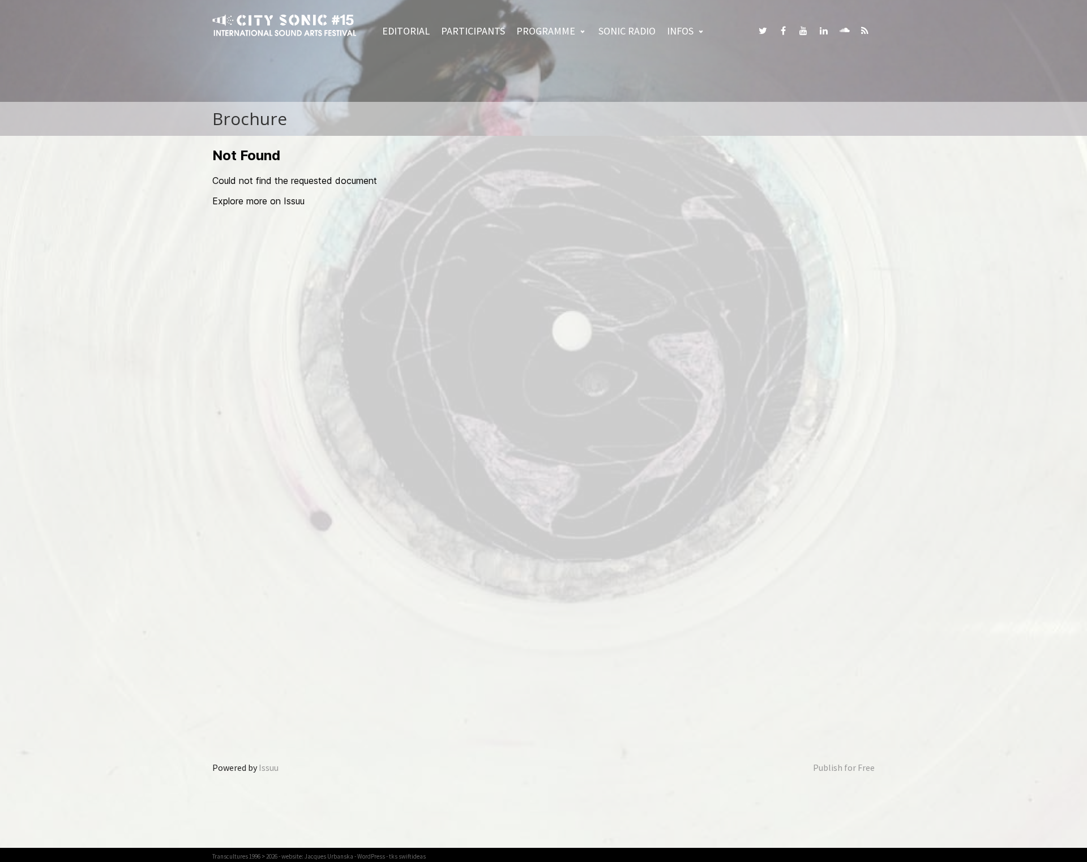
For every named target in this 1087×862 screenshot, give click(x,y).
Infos (680, 30)
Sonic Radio (627, 30)
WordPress (371, 856)
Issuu (269, 767)
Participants (473, 30)
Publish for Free (844, 767)
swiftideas (412, 856)
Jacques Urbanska (329, 856)
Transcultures (230, 856)
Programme (545, 30)
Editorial (406, 30)
